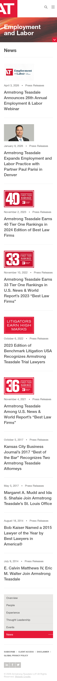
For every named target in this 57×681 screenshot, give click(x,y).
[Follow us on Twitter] (18, 665)
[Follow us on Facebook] (12, 665)
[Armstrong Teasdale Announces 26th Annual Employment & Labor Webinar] (28, 74)
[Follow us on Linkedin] (7, 665)
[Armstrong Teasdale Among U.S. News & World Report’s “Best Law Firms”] (28, 387)
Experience (13, 612)
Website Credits (23, 676)
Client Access (26, 652)
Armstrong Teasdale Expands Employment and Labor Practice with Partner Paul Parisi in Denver (28, 163)
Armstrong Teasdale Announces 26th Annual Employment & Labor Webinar (25, 100)
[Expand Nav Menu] (53, 6)
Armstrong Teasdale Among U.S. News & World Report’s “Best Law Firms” (27, 414)
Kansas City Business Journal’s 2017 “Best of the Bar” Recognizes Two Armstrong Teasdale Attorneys (27, 457)
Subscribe (9, 652)
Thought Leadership (18, 619)
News (9, 634)
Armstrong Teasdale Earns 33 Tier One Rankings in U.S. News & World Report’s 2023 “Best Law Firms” (28, 290)
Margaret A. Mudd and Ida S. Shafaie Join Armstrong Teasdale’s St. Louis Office (28, 498)
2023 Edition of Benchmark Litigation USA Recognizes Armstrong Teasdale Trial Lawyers (28, 353)
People (10, 605)
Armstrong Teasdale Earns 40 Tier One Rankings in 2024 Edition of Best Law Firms (28, 227)
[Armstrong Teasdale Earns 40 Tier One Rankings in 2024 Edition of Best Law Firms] (28, 200)
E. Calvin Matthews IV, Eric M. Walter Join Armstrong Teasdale (28, 573)
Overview (12, 598)
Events (10, 627)
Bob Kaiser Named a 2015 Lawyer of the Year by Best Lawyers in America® (28, 535)
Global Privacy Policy (16, 655)
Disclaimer (43, 652)
